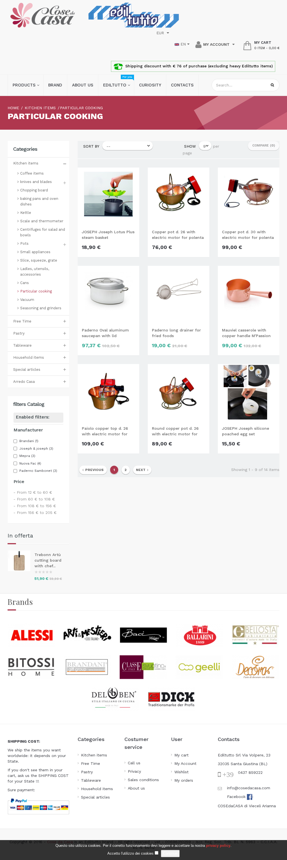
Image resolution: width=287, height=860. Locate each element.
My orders (183, 780)
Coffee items (32, 173)
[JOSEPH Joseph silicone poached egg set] (248, 392)
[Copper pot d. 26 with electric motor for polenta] (178, 195)
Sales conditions (143, 779)
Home (13, 108)
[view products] (31, 634)
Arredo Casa (24, 381)
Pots (24, 243)
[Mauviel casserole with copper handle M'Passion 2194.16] (248, 294)
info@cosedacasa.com (248, 788)
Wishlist (181, 772)
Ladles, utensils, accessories (34, 271)
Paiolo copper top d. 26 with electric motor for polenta (105, 431)
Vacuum (27, 300)
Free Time (22, 321)
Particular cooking (36, 291)
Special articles (26, 369)
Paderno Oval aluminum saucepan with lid (105, 333)
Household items (28, 357)
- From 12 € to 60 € (32, 492)
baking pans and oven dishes (39, 201)
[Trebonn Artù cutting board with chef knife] (21, 560)
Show (190, 146)
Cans (24, 283)
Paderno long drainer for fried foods (176, 333)
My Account (185, 763)
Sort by (91, 146)
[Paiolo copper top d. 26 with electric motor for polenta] (108, 392)
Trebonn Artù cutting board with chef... (47, 560)
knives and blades (36, 182)
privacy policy (218, 845)
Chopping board (34, 190)
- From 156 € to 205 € (35, 512)
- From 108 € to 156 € (34, 506)
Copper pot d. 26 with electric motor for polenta (178, 235)
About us (136, 788)
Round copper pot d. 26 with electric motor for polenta (175, 431)
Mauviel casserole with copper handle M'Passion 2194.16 (246, 333)
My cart (181, 755)
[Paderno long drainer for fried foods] (178, 294)
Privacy (134, 771)
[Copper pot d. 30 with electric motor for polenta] (248, 195)
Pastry (19, 333)
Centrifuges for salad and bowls (42, 232)
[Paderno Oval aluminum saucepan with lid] (108, 294)
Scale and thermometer (41, 221)
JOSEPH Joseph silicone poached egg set (245, 431)
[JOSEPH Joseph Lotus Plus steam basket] (108, 195)
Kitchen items (25, 163)
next (141, 470)
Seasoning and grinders (40, 308)
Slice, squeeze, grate (38, 260)
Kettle (25, 213)
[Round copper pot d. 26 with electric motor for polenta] (178, 392)
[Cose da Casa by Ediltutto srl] (43, 15)
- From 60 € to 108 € (34, 499)
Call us (134, 763)
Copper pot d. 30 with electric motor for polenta (248, 235)
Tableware (22, 345)
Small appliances (35, 252)
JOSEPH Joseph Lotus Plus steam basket (108, 235)
